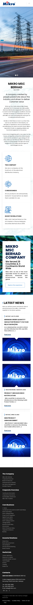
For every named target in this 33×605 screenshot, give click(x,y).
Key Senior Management (9, 484)
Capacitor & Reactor (8, 530)
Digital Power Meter (7, 517)
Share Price (5, 541)
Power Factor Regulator (8, 515)
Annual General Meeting (8, 546)
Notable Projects (6, 486)
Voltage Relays (6, 522)
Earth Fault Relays (7, 511)
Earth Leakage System (8, 521)
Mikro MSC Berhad (7, 477)
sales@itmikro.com (11, 588)
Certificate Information (8, 493)
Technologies (6, 561)
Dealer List (5, 566)
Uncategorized (10, 390)
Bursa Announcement (8, 543)
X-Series (4, 508)
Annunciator (5, 526)
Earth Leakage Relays (8, 513)
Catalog (4, 564)
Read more (7, 334)
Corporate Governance (8, 495)
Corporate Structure (7, 479)
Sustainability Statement (9, 497)
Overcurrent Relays (7, 519)
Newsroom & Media (7, 557)
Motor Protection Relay (8, 528)
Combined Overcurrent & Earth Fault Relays (14, 510)
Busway (4, 531)
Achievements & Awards (9, 482)
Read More (2, 40)
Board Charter (6, 548)
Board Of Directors (7, 480)
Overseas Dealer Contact (9, 559)
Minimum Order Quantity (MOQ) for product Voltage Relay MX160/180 (16, 322)
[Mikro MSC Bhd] (9, 3)
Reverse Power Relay (7, 524)
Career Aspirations (7, 555)
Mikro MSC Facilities (7, 498)
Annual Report (6, 545)
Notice (8, 316)
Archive (4, 562)
